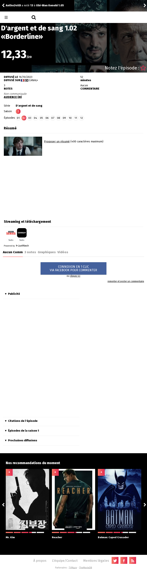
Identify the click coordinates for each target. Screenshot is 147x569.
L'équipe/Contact (65, 560)
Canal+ (33, 80)
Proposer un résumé (57, 141)
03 (29, 118)
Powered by (10, 246)
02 (24, 118)
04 (35, 118)
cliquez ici (75, 276)
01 (18, 118)
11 (75, 118)
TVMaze (73, 567)
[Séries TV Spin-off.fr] (21, 18)
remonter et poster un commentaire (126, 281)
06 (47, 118)
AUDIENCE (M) (13, 97)
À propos (39, 560)
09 (64, 118)
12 (81, 118)
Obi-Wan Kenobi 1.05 (39, 5)
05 (41, 118)
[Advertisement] (36, 186)
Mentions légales (96, 560)
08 (58, 118)
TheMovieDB (85, 567)
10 (70, 118)
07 (52, 118)
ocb (133, 5)
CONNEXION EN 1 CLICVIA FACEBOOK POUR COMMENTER (73, 268)
